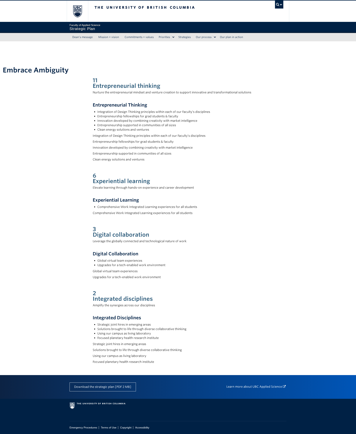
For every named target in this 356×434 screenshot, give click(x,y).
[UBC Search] (279, 5)
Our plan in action (231, 37)
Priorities (164, 37)
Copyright (125, 427)
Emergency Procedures (83, 427)
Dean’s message (82, 37)
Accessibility (142, 427)
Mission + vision (108, 37)
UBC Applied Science (267, 386)
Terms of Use (108, 427)
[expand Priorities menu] (173, 37)
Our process (204, 37)
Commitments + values (139, 37)
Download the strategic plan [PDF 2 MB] (102, 387)
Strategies (184, 37)
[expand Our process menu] (215, 37)
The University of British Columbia (77, 11)
